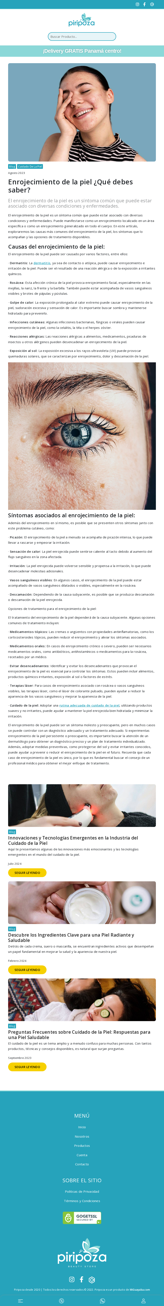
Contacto (82, 1164)
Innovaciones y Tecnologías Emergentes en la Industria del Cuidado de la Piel (73, 840)
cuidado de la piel (30, 166)
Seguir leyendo (27, 873)
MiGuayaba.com (140, 1289)
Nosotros (82, 1136)
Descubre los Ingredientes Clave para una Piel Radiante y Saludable (71, 937)
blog (12, 166)
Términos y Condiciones (82, 1201)
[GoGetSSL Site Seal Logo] (82, 1218)
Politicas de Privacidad (82, 1191)
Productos (82, 1145)
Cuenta (82, 1155)
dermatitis (42, 263)
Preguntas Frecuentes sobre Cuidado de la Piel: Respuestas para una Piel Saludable (79, 1035)
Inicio (82, 1127)
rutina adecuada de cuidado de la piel (89, 705)
